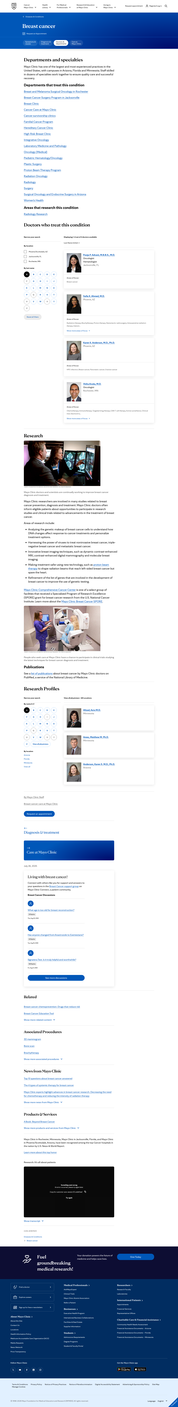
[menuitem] (30, 43)
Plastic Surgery (33, 164)
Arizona (27, 755)
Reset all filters (33, 317)
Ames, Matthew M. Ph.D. (96, 737)
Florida (27, 759)
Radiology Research (36, 214)
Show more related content (38, 1019)
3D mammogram (32, 1039)
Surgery (28, 188)
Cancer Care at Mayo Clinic (40, 109)
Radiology (30, 182)
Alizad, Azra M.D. (92, 710)
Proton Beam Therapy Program (42, 170)
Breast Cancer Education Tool (39, 1013)
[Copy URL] (85, 1192)
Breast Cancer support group (64, 886)
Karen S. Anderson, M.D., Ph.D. (99, 342)
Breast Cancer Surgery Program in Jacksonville (51, 97)
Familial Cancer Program (38, 121)
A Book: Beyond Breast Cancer (39, 1121)
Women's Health (34, 200)
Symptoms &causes (30, 43)
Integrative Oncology (36, 140)
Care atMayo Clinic (76, 43)
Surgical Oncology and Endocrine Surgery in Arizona (55, 194)
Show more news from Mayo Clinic (41, 1102)
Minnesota (28, 763)
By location (28, 246)
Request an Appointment (36, 33)
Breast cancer (38, 25)
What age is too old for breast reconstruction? (51, 910)
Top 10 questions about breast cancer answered (48, 1078)
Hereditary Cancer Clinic (38, 127)
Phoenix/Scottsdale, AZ (38, 251)
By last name (29, 268)
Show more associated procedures (41, 1059)
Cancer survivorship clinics (40, 115)
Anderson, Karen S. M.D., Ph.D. (99, 764)
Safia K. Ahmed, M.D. (94, 296)
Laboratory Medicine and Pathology (45, 146)
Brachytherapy (31, 1052)
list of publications (42, 673)
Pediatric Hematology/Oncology (43, 158)
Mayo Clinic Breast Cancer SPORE (81, 601)
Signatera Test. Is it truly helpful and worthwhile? (52, 959)
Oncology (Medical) (35, 152)
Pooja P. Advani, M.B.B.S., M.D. (99, 254)
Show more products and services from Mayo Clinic (50, 1128)
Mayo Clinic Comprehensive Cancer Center (50, 589)
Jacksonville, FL (35, 256)
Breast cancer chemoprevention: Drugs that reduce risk (52, 1006)
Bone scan (29, 1045)
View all (27, 766)
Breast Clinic (31, 103)
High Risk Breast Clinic (37, 134)
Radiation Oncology (35, 176)
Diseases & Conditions (35, 16)
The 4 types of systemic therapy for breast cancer (49, 1085)
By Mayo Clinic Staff (34, 797)
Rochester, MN (34, 261)
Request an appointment (39, 813)
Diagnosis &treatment (46, 43)
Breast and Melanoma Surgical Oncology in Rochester (56, 91)
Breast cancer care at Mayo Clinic (41, 803)
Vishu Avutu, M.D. (92, 383)
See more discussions (56, 977)
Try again (69, 1198)
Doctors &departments (61, 43)
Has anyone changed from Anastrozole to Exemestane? (56, 934)
